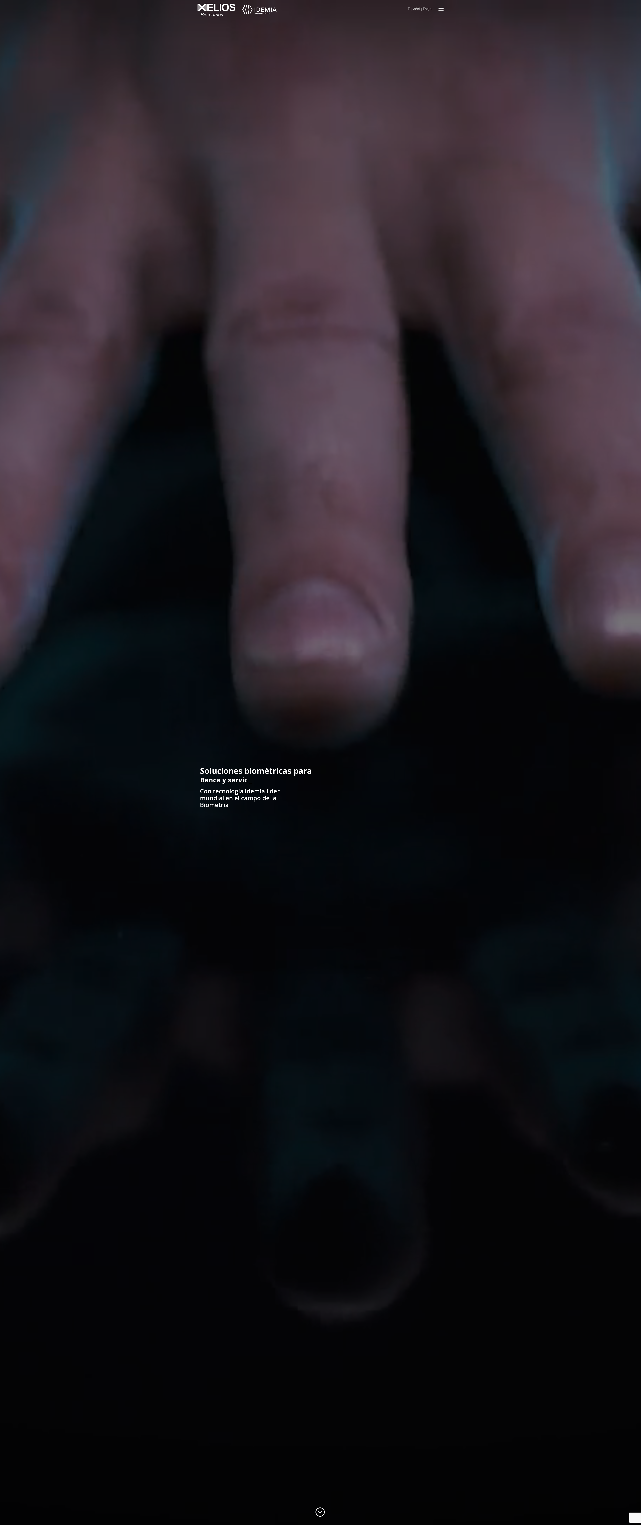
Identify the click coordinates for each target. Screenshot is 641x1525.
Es (414, 9)
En (428, 9)
